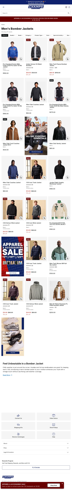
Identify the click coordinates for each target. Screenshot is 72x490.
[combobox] (36, 13)
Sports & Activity (58, 35)
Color (47, 35)
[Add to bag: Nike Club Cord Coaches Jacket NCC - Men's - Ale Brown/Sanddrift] (20, 138)
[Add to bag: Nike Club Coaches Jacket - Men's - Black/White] (44, 99)
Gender (12, 35)
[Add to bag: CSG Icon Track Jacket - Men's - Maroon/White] (20, 298)
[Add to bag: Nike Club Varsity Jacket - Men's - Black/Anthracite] (67, 138)
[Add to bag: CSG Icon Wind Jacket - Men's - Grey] (44, 217)
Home (2, 24)
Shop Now (53, 485)
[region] (36, 2)
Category (28, 35)
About (5, 443)
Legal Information (9, 452)
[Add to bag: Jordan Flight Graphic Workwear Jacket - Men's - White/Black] (67, 177)
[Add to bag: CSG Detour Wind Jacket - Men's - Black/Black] (20, 217)
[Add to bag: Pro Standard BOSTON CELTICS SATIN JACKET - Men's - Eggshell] (67, 217)
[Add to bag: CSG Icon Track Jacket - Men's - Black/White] (44, 177)
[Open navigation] (3, 7)
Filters (4, 35)
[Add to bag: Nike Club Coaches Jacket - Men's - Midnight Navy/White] (20, 177)
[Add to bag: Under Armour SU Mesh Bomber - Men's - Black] (44, 59)
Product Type (38, 35)
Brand (19, 35)
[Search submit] (69, 13)
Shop (5, 448)
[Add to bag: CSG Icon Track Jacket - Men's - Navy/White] (44, 258)
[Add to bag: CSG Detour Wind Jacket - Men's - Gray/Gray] (44, 298)
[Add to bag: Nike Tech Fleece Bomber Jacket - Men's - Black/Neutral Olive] (67, 59)
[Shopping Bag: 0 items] (69, 7)
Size (68, 35)
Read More (6, 375)
